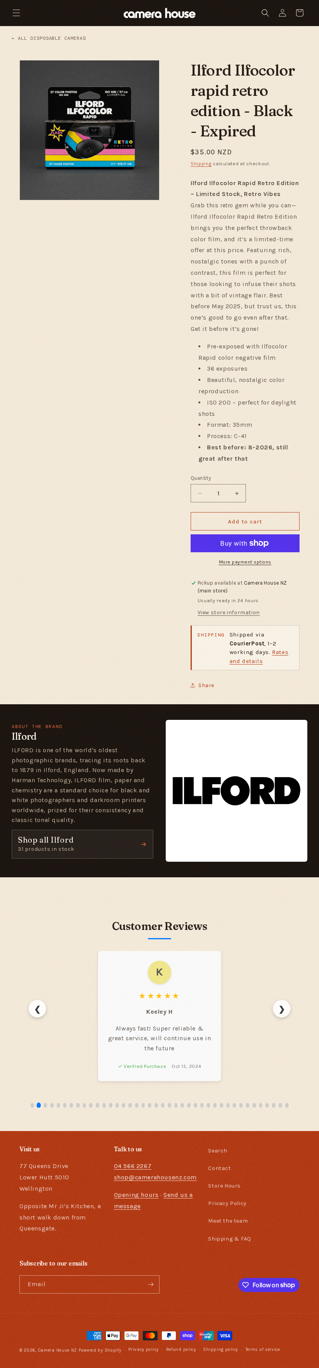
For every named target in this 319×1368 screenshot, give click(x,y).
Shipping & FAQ (229, 1238)
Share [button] (206, 685)
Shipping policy (220, 1349)
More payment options (245, 562)
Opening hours (136, 1194)
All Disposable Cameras (49, 38)
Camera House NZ (57, 1350)
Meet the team (228, 1221)
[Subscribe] (150, 1284)
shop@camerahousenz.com (155, 1177)
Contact (219, 1168)
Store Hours (224, 1185)
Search (218, 1150)
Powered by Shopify (100, 1350)
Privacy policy (143, 1349)
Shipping (201, 163)
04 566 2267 (133, 1166)
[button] (16, 12)
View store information (229, 612)
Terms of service (262, 1349)
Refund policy (181, 1349)
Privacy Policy (227, 1203)
